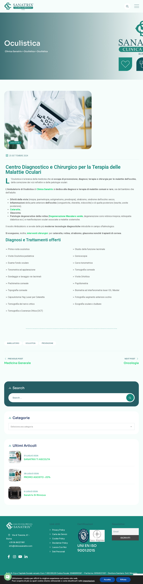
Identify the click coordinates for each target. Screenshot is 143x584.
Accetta (107, 579)
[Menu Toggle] (136, 6)
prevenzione (47, 343)
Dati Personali (58, 551)
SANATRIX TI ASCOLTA (37, 459)
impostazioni (89, 581)
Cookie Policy (58, 538)
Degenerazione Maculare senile (66, 216)
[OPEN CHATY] (8, 577)
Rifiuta (123, 579)
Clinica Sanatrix (45, 189)
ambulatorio (13, 343)
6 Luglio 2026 (31, 491)
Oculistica (14, 142)
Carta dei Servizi (59, 534)
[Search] (127, 6)
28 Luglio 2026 (31, 473)
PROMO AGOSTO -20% (37, 477)
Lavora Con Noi (59, 547)
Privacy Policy (58, 530)
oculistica (30, 343)
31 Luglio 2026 (31, 455)
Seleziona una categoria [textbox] (22, 427)
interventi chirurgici (37, 233)
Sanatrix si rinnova (35, 495)
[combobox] (71, 426)
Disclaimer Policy (60, 543)
